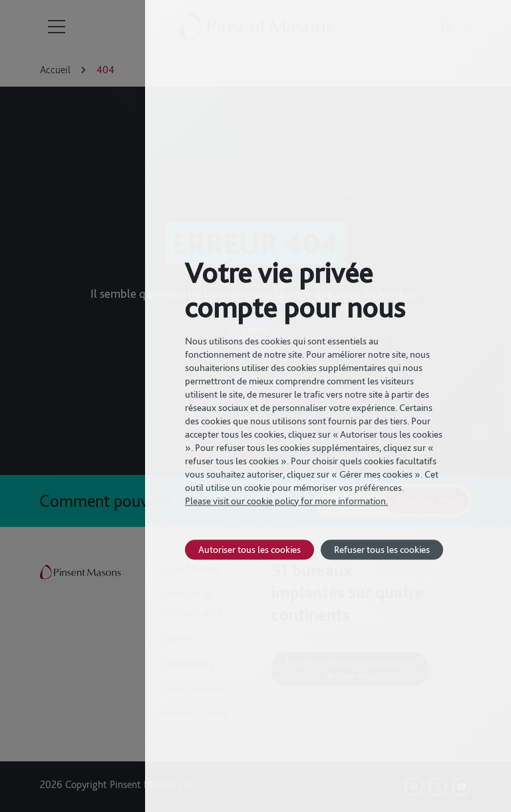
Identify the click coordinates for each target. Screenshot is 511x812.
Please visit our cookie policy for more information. (286, 501)
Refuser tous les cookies (382, 549)
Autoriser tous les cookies (249, 549)
